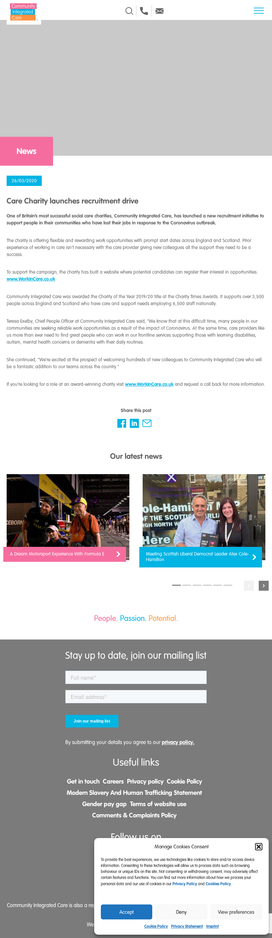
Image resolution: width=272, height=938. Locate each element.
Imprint (212, 926)
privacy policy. (178, 742)
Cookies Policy (218, 884)
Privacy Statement (187, 926)
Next (264, 586)
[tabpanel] (68, 521)
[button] (258, 846)
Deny (181, 912)
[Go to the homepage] (24, 12)
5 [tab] (217, 585)
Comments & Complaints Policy (134, 815)
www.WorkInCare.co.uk (31, 279)
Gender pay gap (104, 804)
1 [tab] (176, 585)
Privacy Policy (184, 884)
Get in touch (83, 781)
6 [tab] (228, 585)
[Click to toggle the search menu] (129, 11)
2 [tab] (186, 585)
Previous (249, 586)
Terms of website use (158, 804)
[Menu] (258, 11)
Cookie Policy (156, 926)
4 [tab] (207, 585)
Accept (126, 912)
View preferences (236, 912)
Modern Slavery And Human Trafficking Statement (134, 793)
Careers (113, 781)
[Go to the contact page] (144, 11)
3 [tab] (197, 585)
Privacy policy (145, 781)
